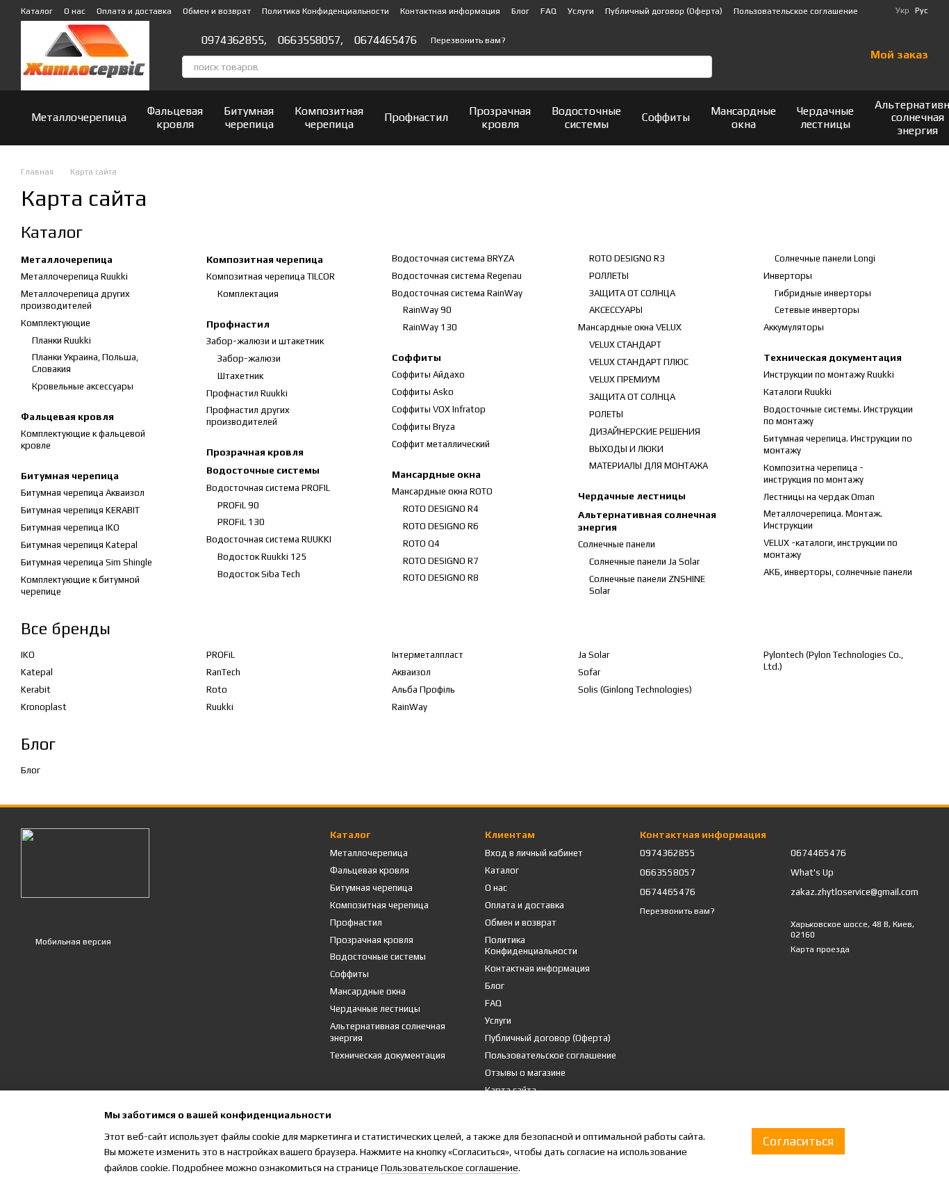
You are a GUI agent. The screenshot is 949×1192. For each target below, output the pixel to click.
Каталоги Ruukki (798, 392)
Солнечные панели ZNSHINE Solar (647, 585)
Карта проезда (820, 949)
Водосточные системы (586, 117)
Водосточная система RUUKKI (268, 539)
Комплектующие (55, 323)
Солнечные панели (616, 544)
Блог (520, 11)
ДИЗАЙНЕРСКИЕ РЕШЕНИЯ (644, 431)
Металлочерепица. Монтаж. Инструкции (823, 519)
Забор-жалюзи (249, 358)
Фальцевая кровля (175, 117)
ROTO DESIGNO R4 (441, 509)
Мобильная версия (72, 942)
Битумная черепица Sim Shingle (86, 562)
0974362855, (234, 40)
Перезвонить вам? (468, 40)
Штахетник (240, 376)
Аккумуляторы (794, 327)
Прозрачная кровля (500, 117)
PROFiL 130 (241, 522)
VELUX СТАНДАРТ (625, 344)
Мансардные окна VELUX (630, 327)
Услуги (581, 11)
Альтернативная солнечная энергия (647, 521)
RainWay (409, 707)
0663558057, (310, 40)
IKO (28, 655)
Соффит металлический (441, 444)
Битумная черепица (249, 117)
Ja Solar (593, 655)
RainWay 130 (430, 327)
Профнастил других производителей (248, 416)
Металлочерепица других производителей (75, 300)
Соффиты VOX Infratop (439, 409)
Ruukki (219, 707)
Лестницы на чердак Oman (819, 497)
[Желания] (818, 56)
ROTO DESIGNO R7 (441, 561)
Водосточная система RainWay (457, 293)
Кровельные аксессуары (82, 386)
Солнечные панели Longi (825, 258)
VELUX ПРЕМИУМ (624, 379)
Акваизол (411, 672)
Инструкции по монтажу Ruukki (829, 374)
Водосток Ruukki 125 (262, 556)
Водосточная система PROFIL (268, 488)
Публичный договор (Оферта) (664, 11)
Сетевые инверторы (817, 310)
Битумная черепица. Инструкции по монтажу (838, 444)
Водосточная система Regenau (457, 276)
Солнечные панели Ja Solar (644, 561)
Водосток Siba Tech (258, 574)
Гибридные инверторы (823, 293)
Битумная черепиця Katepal (79, 545)
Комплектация (248, 294)
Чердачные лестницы (825, 117)
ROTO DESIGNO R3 (627, 258)
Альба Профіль (423, 689)
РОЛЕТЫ (606, 414)
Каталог (37, 11)
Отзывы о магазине (525, 1073)
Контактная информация (450, 11)
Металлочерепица (78, 117)
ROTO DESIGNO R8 (441, 577)
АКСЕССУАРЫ (616, 310)
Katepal (37, 672)
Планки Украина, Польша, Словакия (85, 363)
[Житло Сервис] (85, 862)
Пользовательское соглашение (796, 11)
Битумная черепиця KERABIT (80, 510)
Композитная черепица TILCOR (270, 276)
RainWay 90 (427, 310)
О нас (74, 11)
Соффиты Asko (423, 392)
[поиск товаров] (701, 67)
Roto (216, 689)
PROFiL (220, 655)
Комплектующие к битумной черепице (80, 585)
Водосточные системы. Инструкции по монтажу (838, 415)
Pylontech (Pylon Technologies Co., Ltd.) (833, 661)
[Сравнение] (781, 56)
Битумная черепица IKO (70, 527)
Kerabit (36, 689)
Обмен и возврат (217, 11)
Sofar (589, 672)
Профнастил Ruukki (247, 393)
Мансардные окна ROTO (442, 491)
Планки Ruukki (61, 340)
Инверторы (788, 276)
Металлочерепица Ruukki (74, 276)
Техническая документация (833, 357)
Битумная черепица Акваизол (83, 493)
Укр (902, 10)
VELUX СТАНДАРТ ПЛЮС (638, 362)
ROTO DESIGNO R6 (441, 526)
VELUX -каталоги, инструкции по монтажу (831, 549)
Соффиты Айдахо (428, 374)
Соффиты (666, 117)
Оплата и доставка (134, 11)
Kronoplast (44, 707)
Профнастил (416, 117)
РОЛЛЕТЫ (609, 276)
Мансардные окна (743, 117)
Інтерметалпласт (427, 655)
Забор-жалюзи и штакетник (265, 341)
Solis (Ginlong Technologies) (635, 689)
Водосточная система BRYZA (453, 258)
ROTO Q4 (421, 543)
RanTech (223, 672)
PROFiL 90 (238, 505)
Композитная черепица (329, 117)
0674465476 (385, 40)
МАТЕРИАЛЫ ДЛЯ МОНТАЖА (648, 465)
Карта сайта (510, 1090)
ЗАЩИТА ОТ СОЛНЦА (632, 293)
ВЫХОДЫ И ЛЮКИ (626, 449)
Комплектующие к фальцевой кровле (83, 439)
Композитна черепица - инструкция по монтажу (814, 473)
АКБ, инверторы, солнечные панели (838, 572)
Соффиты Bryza (423, 426)
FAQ (548, 11)
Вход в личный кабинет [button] (534, 853)
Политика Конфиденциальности (325, 11)
